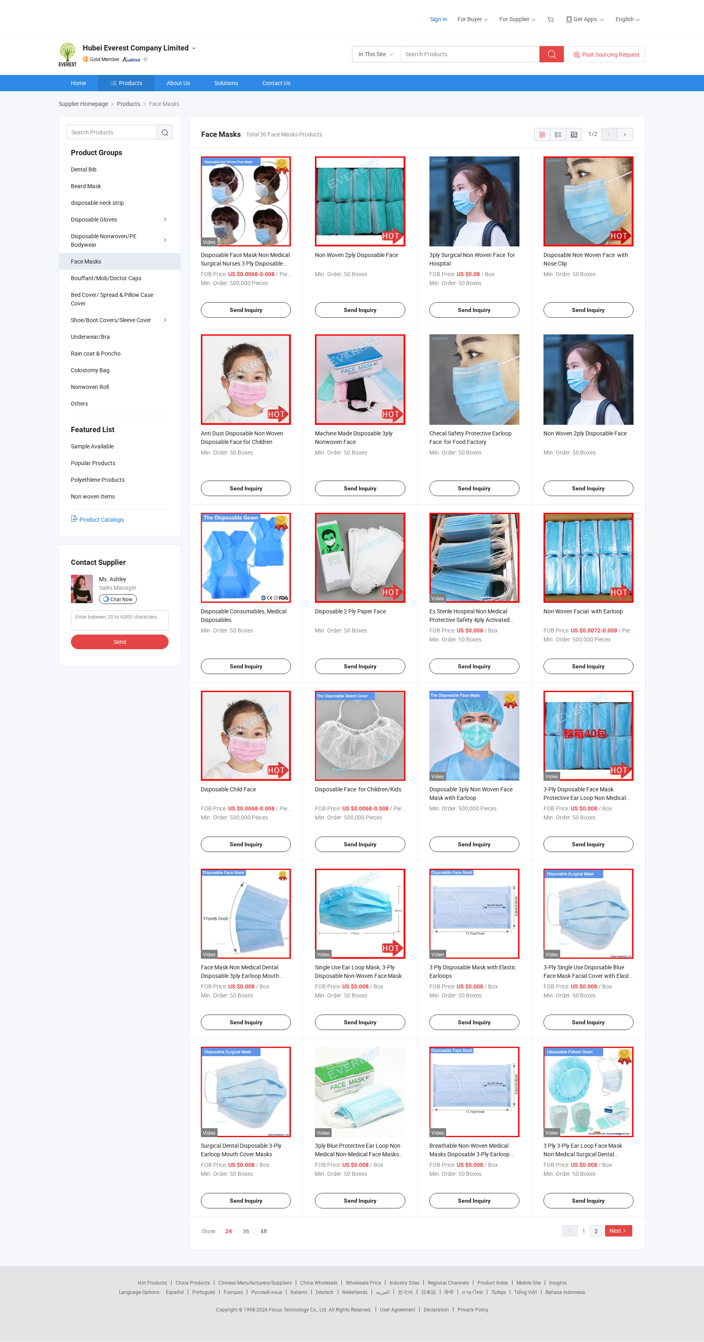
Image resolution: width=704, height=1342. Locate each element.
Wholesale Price (363, 1282)
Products (130, 83)
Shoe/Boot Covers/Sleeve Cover (111, 320)
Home (78, 83)
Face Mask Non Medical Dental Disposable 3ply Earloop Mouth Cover (240, 975)
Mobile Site (529, 1282)
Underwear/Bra (90, 336)
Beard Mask (86, 186)
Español (175, 1292)
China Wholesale (318, 1282)
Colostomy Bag (90, 370)
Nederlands (354, 1292)
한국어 (405, 1292)
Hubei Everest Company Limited (136, 48)
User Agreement (397, 1309)
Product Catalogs (101, 519)
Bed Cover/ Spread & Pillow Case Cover (112, 299)
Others (79, 403)
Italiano (298, 1292)
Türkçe (498, 1292)
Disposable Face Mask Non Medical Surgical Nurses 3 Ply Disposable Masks (245, 263)
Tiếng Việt (525, 1292)
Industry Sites (404, 1282)
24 (228, 1231)
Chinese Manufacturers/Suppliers (255, 1282)
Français (233, 1292)
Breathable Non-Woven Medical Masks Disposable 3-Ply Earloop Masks (469, 1154)
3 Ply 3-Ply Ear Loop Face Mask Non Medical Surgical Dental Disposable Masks (582, 1154)
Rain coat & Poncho (96, 353)
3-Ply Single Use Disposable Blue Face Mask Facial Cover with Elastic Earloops (588, 975)
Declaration (436, 1309)
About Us (178, 83)
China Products (193, 1282)
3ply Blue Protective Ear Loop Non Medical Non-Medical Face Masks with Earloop (357, 1154)
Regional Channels (448, 1282)
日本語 (428, 1292)
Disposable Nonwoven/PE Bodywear (103, 240)
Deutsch (325, 1292)
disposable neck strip (97, 202)
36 (246, 1231)
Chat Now (121, 599)
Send (120, 642)
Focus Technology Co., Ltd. (299, 1309)
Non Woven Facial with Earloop (583, 611)
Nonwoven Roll (90, 387)
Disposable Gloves (94, 219)
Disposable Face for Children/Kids (358, 789)
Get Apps (585, 19)
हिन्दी (448, 1292)
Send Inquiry (246, 310)
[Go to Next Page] (625, 134)
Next (615, 1230)
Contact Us (276, 83)
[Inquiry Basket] (551, 19)
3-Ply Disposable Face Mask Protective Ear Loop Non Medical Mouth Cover (584, 797)
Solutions (226, 83)
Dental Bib (84, 169)
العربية (382, 1292)
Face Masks (86, 261)
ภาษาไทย (472, 1292)
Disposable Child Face (228, 789)
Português (203, 1292)
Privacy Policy (473, 1309)
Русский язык (266, 1292)
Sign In (438, 19)
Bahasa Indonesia (565, 1292)
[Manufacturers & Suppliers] (111, 16)
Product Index (492, 1282)
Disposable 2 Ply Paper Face (350, 611)
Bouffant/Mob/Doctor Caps (106, 278)
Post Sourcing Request (611, 54)
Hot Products (152, 1282)
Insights (558, 1282)
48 (263, 1231)
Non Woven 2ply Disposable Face (356, 255)
